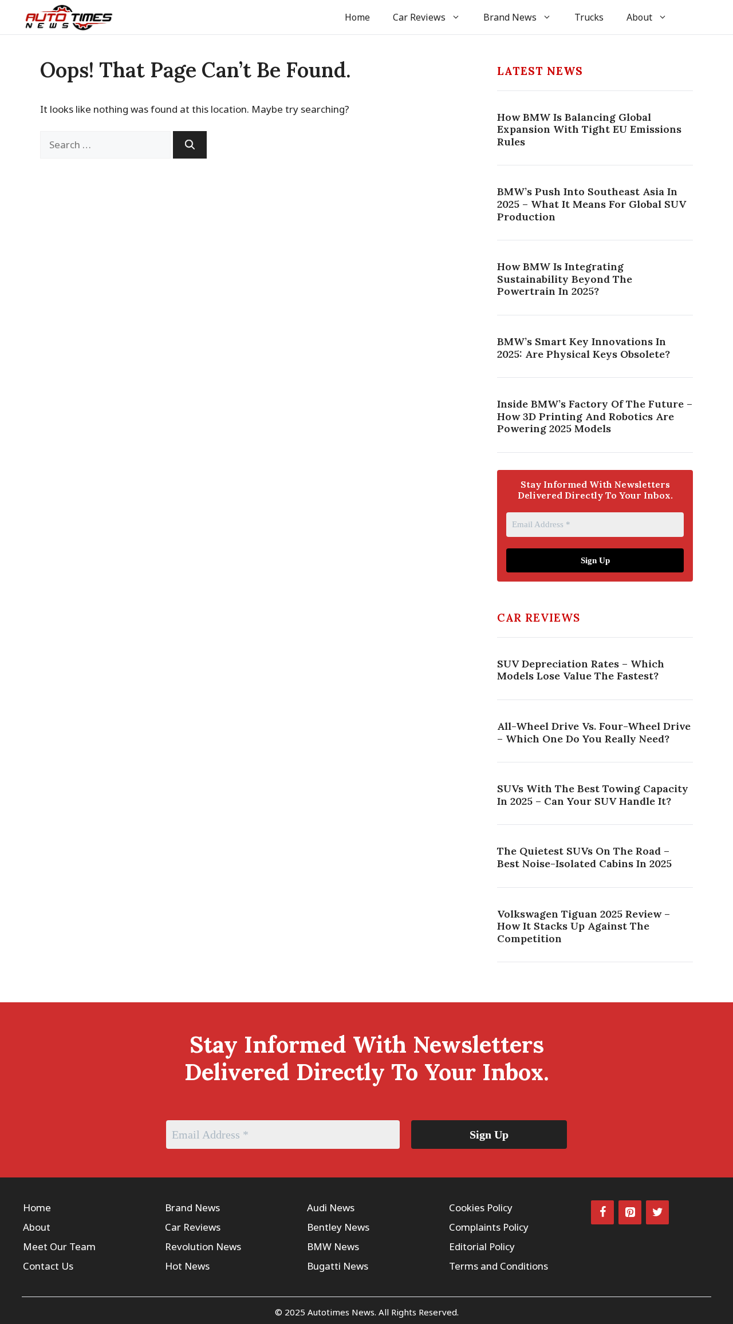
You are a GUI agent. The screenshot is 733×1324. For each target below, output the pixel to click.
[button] (694, 17)
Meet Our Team (59, 1246)
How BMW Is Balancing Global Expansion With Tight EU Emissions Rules (589, 129)
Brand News (510, 17)
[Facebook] (602, 1212)
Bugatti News (337, 1265)
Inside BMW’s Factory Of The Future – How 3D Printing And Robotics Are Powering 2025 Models (594, 416)
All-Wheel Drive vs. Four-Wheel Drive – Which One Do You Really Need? (594, 732)
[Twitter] (657, 1212)
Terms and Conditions (498, 1265)
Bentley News (338, 1227)
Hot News (187, 1265)
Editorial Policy (482, 1246)
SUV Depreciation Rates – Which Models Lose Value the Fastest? (580, 670)
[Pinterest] (629, 1212)
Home (357, 17)
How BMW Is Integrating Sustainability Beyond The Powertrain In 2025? (564, 279)
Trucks (589, 17)
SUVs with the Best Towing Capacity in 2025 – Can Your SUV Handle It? (592, 795)
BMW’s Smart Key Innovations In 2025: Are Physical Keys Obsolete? (583, 348)
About (639, 17)
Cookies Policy (481, 1207)
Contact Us (48, 1265)
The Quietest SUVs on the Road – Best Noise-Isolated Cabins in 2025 (584, 857)
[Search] (190, 145)
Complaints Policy (489, 1227)
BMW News (333, 1246)
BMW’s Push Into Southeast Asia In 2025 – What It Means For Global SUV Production (591, 204)
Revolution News (203, 1246)
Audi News (330, 1207)
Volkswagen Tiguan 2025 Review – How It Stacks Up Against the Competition (583, 926)
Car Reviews (419, 17)
